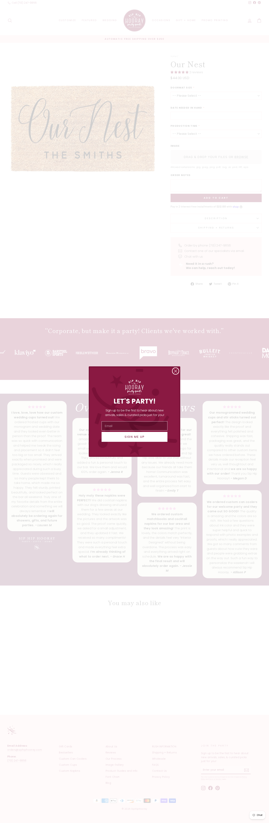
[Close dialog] (175, 371)
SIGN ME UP (135, 437)
